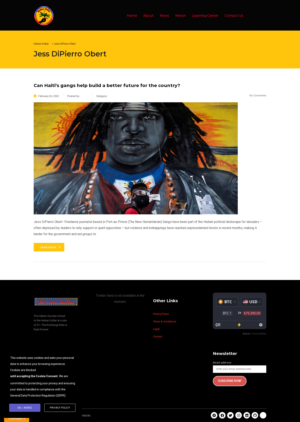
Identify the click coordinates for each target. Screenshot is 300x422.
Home (132, 16)
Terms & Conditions (164, 321)
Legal (156, 329)
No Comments (257, 95)
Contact (157, 336)
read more (48, 247)
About (148, 16)
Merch (180, 16)
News (164, 16)
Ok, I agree (25, 407)
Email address (222, 362)
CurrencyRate (258, 333)
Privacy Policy (161, 313)
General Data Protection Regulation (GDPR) (38, 395)
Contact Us (233, 16)
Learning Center (205, 16)
